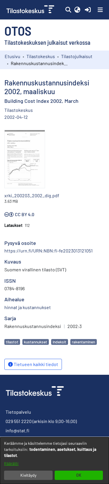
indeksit (59, 341)
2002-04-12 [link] (16, 117)
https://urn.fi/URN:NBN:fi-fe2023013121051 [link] (48, 250)
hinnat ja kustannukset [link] (27, 307)
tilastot (12, 341)
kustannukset (35, 341)
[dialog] (54, 460)
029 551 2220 (19, 421)
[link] (31, 9)
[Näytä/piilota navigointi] (100, 9)
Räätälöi (11, 463)
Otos (17, 30)
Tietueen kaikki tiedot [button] (35, 364)
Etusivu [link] (12, 56)
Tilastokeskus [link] (40, 56)
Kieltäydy (28, 475)
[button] (68, 9)
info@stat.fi (17, 430)
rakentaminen (83, 341)
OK (78, 475)
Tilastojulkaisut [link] (76, 56)
